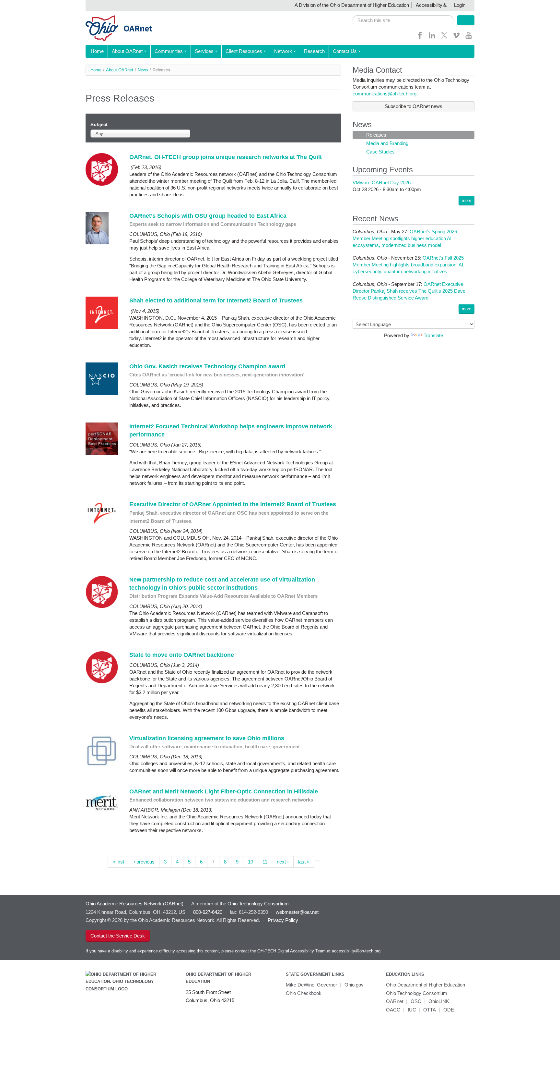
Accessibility (429, 5)
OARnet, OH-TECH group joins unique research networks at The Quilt (225, 157)
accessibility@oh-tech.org (356, 951)
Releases (376, 135)
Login (459, 5)
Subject (99, 124)
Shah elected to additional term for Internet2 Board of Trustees (216, 300)
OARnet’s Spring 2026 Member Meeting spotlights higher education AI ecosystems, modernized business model (405, 238)
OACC (393, 1009)
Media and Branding (387, 143)
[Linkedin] (432, 37)
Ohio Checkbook (303, 993)
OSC (416, 1001)
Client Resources (244, 51)
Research (314, 51)
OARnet (394, 1001)
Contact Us (345, 51)
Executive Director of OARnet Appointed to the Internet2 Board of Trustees (232, 504)
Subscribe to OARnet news (413, 106)
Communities (169, 51)
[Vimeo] (456, 37)
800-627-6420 (207, 912)
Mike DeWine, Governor (311, 984)
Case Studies (380, 151)
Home (97, 51)
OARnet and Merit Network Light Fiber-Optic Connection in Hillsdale (224, 791)
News (143, 69)
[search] (403, 20)
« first (118, 861)
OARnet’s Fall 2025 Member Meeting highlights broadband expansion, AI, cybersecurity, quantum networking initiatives (408, 264)
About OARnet (127, 51)
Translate (433, 335)
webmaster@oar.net (297, 912)
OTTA (429, 1009)
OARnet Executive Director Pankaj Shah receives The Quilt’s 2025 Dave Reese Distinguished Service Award (409, 290)
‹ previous (144, 861)
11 (264, 861)
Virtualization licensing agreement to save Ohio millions (206, 738)
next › (283, 861)
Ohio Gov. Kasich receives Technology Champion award (207, 366)
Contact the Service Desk (117, 935)
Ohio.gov (354, 984)
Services (204, 51)
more (466, 200)
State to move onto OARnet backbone (181, 655)
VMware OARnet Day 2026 (382, 182)
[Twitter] (444, 37)
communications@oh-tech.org (384, 93)
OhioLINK (438, 1001)
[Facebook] (420, 37)
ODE (448, 1009)
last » (303, 861)
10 (250, 861)
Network (283, 51)
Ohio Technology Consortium (416, 993)
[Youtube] (468, 37)
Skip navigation (18, 5)
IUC (412, 1009)
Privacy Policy (283, 920)
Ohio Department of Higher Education (425, 984)
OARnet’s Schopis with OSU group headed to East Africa (207, 216)
